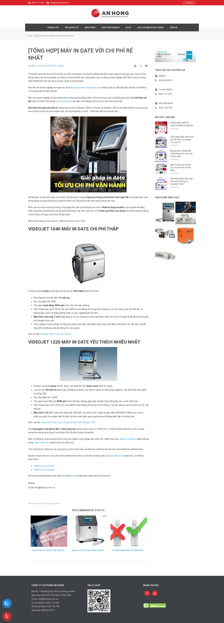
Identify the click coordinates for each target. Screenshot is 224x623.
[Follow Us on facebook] (147, 593)
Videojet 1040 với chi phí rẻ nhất (55, 334)
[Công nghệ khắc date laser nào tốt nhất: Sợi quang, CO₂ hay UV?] (161, 141)
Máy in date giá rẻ (36, 503)
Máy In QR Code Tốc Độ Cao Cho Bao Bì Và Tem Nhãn (180, 167)
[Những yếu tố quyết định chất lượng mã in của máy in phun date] (161, 155)
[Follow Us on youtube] (155, 593)
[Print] (135, 66)
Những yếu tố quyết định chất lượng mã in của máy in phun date (181, 153)
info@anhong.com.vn (59, 3)
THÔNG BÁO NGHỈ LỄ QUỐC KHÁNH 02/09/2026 (181, 124)
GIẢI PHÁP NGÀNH (110, 27)
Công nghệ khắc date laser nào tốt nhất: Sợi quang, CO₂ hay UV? (182, 139)
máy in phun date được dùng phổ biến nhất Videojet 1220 (68, 422)
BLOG (128, 27)
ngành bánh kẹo (41, 442)
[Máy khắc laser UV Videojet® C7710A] (189, 218)
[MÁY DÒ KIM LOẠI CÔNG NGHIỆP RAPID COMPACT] (189, 233)
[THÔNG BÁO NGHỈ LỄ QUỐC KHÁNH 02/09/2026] (161, 127)
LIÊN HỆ (173, 27)
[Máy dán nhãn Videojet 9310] (189, 206)
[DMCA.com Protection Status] (154, 605)
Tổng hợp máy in (52, 503)
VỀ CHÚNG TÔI (71, 27)
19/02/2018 (50, 66)
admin (33, 66)
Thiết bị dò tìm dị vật (44, 466)
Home (29, 36)
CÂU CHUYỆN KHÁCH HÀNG (150, 27)
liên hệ (73, 475)
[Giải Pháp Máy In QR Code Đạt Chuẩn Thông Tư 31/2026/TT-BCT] (161, 183)
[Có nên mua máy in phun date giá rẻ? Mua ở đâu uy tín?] (128, 531)
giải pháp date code (114, 456)
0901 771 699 (38, 3)
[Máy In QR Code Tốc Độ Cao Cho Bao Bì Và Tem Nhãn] (161, 168)
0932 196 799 (53, 606)
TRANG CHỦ (53, 27)
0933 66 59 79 (48, 610)
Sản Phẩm (90, 27)
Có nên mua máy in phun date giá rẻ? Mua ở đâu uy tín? (129, 550)
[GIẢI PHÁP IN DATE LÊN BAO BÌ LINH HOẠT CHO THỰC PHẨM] (49, 531)
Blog (61, 66)
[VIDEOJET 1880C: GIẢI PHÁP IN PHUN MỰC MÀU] (169, 210)
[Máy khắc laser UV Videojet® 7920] (169, 254)
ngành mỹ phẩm (127, 439)
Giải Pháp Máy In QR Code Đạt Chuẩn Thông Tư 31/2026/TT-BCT (181, 181)
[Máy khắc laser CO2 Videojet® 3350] (169, 232)
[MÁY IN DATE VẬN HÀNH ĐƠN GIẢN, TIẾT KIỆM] (89, 531)
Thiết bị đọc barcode (44, 469)
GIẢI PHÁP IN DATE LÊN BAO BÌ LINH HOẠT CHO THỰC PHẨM (49, 550)
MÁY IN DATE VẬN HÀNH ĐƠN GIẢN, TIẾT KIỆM (89, 550)
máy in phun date (63, 101)
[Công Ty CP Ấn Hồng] (112, 14)
